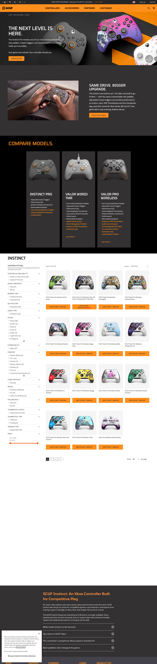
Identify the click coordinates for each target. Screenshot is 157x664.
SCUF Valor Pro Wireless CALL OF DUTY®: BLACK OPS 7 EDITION (83, 298)
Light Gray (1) (15, 336)
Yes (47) (13, 287)
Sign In (142, 2)
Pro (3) (12, 393)
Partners (89, 8)
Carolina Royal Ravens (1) (20, 373)
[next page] (63, 459)
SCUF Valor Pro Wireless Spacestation (133, 298)
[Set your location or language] (134, 2)
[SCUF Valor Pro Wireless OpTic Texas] (58, 282)
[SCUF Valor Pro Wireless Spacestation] (137, 282)
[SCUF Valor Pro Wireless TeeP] (84, 423)
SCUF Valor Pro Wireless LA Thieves (55, 392)
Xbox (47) (13, 348)
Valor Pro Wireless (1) (18, 396)
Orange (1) (14, 339)
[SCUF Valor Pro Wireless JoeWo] (111, 329)
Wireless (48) (15, 314)
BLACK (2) (14, 324)
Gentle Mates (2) (16, 355)
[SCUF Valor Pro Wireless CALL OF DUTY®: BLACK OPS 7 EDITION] (84, 282)
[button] (7, 8)
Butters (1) (14, 367)
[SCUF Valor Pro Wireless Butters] (58, 329)
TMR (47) (13, 420)
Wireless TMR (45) (17, 390)
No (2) (12, 290)
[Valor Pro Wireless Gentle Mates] (111, 423)
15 (133, 459)
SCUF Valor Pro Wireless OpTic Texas (56, 298)
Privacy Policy (20, 647)
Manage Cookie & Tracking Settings (22, 656)
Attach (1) (14, 361)
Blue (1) (13, 327)
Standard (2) (15, 300)
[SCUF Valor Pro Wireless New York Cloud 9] (58, 423)
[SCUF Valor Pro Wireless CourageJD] (111, 282)
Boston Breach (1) (17, 364)
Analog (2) (14, 423)
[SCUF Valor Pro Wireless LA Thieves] (58, 376)
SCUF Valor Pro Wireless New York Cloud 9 (57, 438)
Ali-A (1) (13, 358)
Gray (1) (13, 330)
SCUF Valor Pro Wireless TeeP (82, 437)
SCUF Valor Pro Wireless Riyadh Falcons (136, 392)
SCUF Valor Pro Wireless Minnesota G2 (133, 345)
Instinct (27, 15)
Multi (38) (14, 321)
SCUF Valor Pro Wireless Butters (57, 344)
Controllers (52, 8)
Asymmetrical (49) (17, 413)
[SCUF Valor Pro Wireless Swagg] (84, 376)
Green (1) (13, 333)
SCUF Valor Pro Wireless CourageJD (107, 298)
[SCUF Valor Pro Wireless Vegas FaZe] (84, 329)
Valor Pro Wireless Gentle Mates (110, 437)
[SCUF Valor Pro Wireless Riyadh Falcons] (137, 376)
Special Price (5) (16, 280)
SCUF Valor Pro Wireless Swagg (83, 391)
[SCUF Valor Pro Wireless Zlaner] (111, 376)
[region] (22, 646)
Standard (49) (15, 307)
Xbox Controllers (18, 15)
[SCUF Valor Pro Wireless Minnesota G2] (137, 329)
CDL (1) (13, 370)
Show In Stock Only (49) (19, 277)
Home (10, 15)
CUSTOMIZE (106, 8)
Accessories (72, 8)
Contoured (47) (16, 297)
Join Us (152, 2)
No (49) (13, 383)
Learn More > (70, 237)
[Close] (39, 633)
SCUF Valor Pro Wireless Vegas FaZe (82, 345)
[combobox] (139, 266)
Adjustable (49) (16, 430)
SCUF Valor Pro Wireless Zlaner (109, 391)
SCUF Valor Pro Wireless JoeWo (109, 344)
